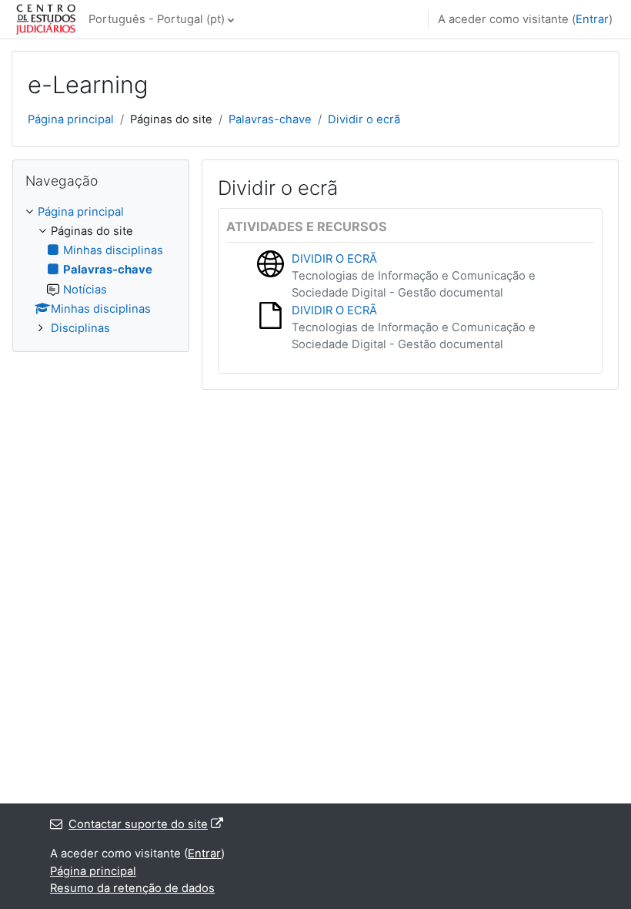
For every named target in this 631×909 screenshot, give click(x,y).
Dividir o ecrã (364, 119)
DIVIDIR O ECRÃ (334, 259)
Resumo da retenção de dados (132, 888)
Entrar (592, 19)
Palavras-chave (270, 119)
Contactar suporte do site (138, 824)
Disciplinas (80, 328)
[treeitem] (100, 270)
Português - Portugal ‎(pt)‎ (156, 19)
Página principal (71, 119)
